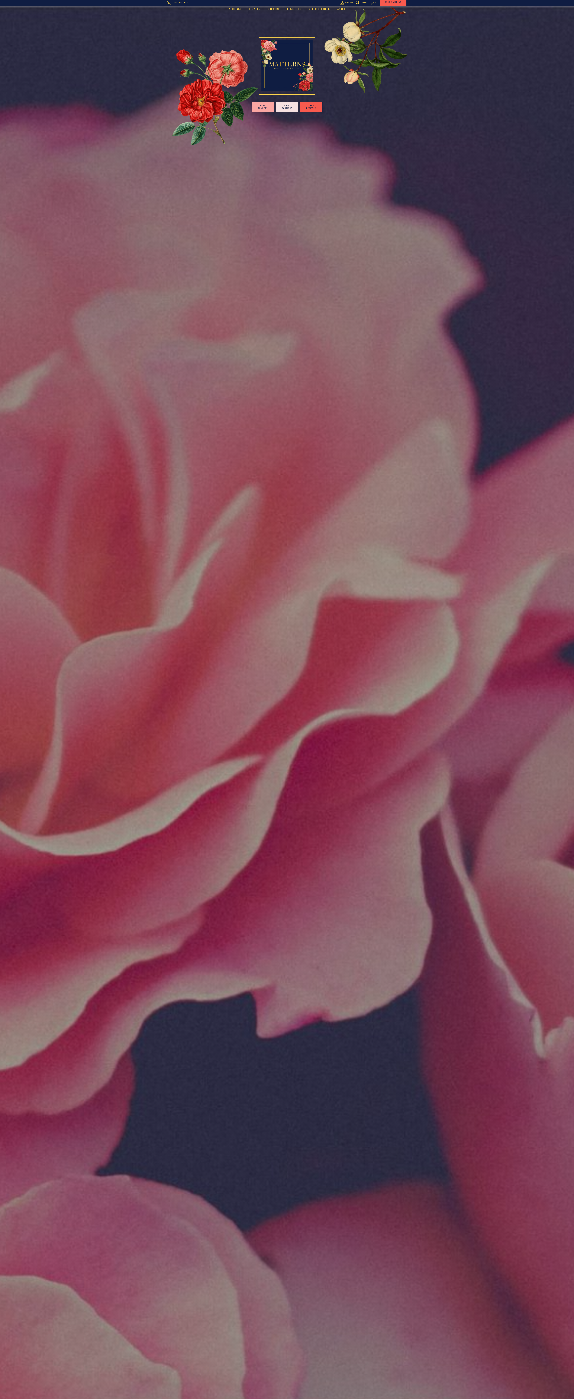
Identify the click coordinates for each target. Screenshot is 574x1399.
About (341, 9)
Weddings (235, 9)
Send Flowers (263, 107)
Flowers (254, 9)
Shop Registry (311, 107)
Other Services (319, 9)
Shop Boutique (287, 107)
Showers (274, 9)
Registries (294, 9)
